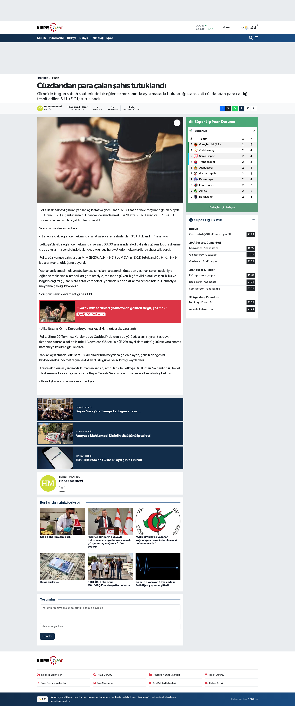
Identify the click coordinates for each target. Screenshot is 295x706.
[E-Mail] (62, 489)
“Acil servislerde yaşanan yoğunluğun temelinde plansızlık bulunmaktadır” (156, 540)
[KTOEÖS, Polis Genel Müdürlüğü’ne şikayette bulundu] (110, 566)
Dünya (83, 38)
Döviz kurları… (49, 582)
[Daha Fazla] (241, 108)
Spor (109, 38)
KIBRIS (41, 38)
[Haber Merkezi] (48, 483)
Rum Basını (56, 38)
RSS (44, 699)
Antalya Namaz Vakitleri (167, 675)
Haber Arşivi (216, 683)
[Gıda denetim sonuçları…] (62, 521)
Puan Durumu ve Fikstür (54, 683)
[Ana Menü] (255, 38)
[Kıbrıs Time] (50, 27)
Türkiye (71, 38)
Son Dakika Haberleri (164, 683)
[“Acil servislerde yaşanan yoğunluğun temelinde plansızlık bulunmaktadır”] (158, 521)
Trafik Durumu (216, 675)
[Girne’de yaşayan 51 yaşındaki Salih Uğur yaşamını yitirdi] (158, 566)
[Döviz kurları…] (62, 566)
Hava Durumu (105, 675)
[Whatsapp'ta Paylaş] (235, 108)
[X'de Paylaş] (228, 108)
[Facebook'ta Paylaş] (222, 108)
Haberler (42, 78)
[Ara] (251, 38)
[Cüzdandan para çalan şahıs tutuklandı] (110, 159)
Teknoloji (97, 38)
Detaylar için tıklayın (222, 207)
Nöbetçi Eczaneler (51, 675)
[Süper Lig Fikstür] (253, 220)
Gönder (47, 636)
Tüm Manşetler (105, 683)
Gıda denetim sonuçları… (56, 537)
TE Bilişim (253, 699)
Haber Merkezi (71, 481)
